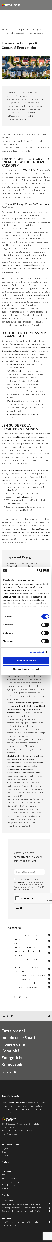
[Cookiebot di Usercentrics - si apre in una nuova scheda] (37, 570)
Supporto (5, 1188)
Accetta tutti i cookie (26, 660)
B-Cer (4, 1152)
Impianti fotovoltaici (9, 1178)
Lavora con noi (7, 1192)
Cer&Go (5, 1155)
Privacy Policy (22, 1124)
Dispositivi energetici (10, 1185)
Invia (16, 908)
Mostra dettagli (37, 652)
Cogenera (5, 1148)
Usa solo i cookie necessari (26, 669)
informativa (19, 882)
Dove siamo (6, 1195)
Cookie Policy (34, 1124)
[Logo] (11, 5)
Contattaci (7, 1072)
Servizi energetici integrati (12, 1182)
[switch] (45, 625)
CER (3, 1175)
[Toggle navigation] (47, 5)
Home (4, 29)
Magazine (15, 29)
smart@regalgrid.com (10, 1134)
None (4, 1166)
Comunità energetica (32, 29)
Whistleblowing (8, 1127)
